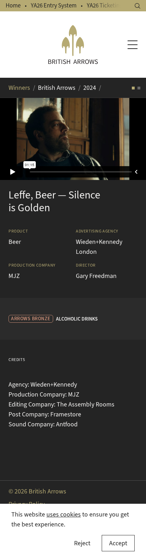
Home (13, 5)
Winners (19, 87)
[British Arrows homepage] (73, 44)
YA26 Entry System (54, 5)
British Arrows (56, 87)
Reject (82, 543)
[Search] (137, 6)
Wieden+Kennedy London (99, 246)
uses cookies (63, 514)
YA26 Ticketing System (114, 5)
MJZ (14, 276)
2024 (89, 87)
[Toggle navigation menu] (132, 45)
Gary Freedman (96, 276)
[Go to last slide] (14, 138)
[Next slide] (131, 138)
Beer (15, 241)
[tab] (133, 88)
